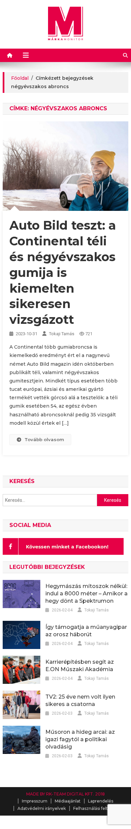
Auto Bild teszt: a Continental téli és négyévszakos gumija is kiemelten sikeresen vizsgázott (62, 272)
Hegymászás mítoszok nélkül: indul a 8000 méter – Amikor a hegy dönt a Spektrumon (86, 593)
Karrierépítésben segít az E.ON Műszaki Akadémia (79, 665)
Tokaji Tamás (61, 333)
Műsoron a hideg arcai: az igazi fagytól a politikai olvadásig (80, 739)
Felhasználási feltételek (97, 808)
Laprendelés (100, 801)
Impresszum (34, 801)
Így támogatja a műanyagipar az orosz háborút (86, 631)
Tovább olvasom (44, 439)
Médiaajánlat (68, 801)
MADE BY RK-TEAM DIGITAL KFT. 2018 (65, 793)
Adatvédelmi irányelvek (41, 808)
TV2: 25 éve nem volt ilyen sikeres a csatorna (80, 700)
